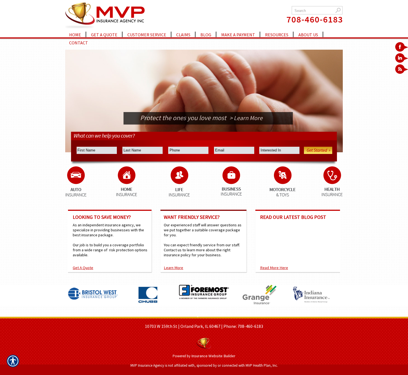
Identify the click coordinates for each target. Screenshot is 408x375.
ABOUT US (172, 314)
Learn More (173, 267)
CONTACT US (255, 314)
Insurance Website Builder (213, 355)
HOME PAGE (149, 314)
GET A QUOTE (196, 314)
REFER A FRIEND (226, 314)
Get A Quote (83, 267)
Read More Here (274, 267)
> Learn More (256, 118)
